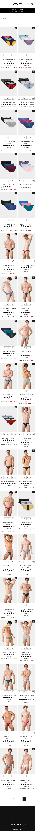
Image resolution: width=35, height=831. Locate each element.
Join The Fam (17, 820)
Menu (17, 812)
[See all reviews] (8, 63)
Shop (17, 808)
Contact (17, 816)
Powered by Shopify (17, 829)
